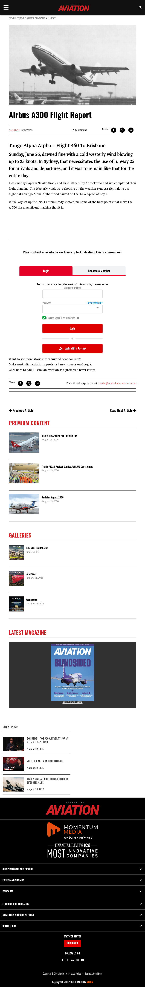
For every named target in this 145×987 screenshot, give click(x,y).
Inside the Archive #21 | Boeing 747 (59, 435)
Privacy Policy (74, 973)
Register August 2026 (52, 497)
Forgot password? (95, 303)
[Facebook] (62, 960)
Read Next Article (121, 410)
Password (46, 303)
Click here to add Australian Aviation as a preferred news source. (52, 370)
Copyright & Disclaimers (53, 973)
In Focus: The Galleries (37, 548)
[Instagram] (77, 960)
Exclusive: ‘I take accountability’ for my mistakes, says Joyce (47, 740)
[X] (67, 960)
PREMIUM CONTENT (16, 18)
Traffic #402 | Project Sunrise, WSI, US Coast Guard (67, 466)
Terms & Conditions (93, 973)
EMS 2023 (31, 574)
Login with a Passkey (75, 348)
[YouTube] (82, 960)
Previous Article (23, 410)
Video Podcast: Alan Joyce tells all (45, 761)
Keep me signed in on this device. (61, 318)
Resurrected (31, 599)
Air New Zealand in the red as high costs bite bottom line (47, 780)
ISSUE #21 (52, 18)
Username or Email (72, 288)
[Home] (72, 808)
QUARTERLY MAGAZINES (36, 18)
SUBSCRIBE (72, 943)
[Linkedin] (72, 960)
